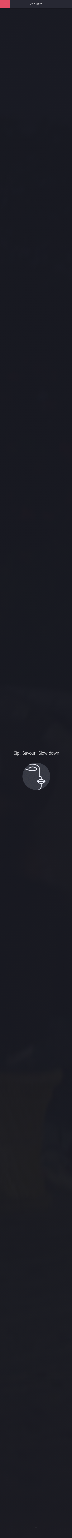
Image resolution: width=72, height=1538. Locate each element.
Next (36, 1527)
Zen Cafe (36, 4)
